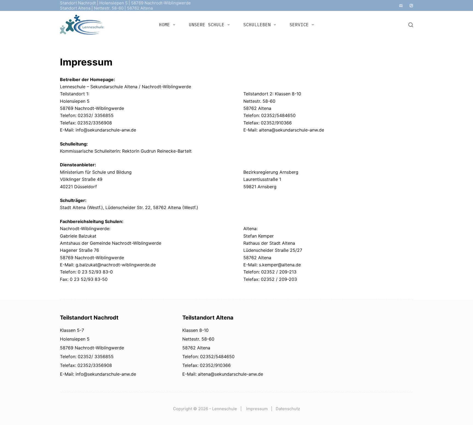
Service (299, 24)
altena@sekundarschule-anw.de (230, 374)
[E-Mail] (401, 5)
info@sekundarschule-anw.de (105, 374)
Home (164, 24)
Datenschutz (288, 408)
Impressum (257, 408)
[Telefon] (411, 5)
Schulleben (257, 24)
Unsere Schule (206, 24)
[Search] (410, 24)
